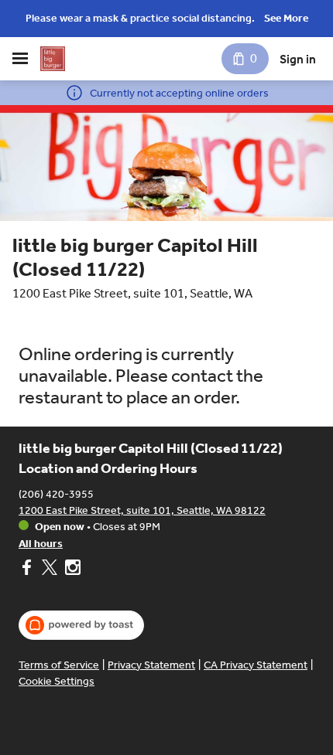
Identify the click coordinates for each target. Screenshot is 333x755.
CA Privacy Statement (255, 665)
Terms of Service (59, 665)
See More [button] (286, 18)
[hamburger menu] (20, 58)
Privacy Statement (151, 665)
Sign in (298, 59)
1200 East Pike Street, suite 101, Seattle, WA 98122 (142, 510)
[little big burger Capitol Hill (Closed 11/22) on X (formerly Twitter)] (49, 569)
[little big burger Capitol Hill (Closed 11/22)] (52, 58)
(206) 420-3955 (56, 494)
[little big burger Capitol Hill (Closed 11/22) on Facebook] (28, 569)
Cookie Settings (56, 681)
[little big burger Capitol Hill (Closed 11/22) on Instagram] (71, 569)
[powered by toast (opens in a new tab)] (81, 625)
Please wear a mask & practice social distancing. (140, 18)
